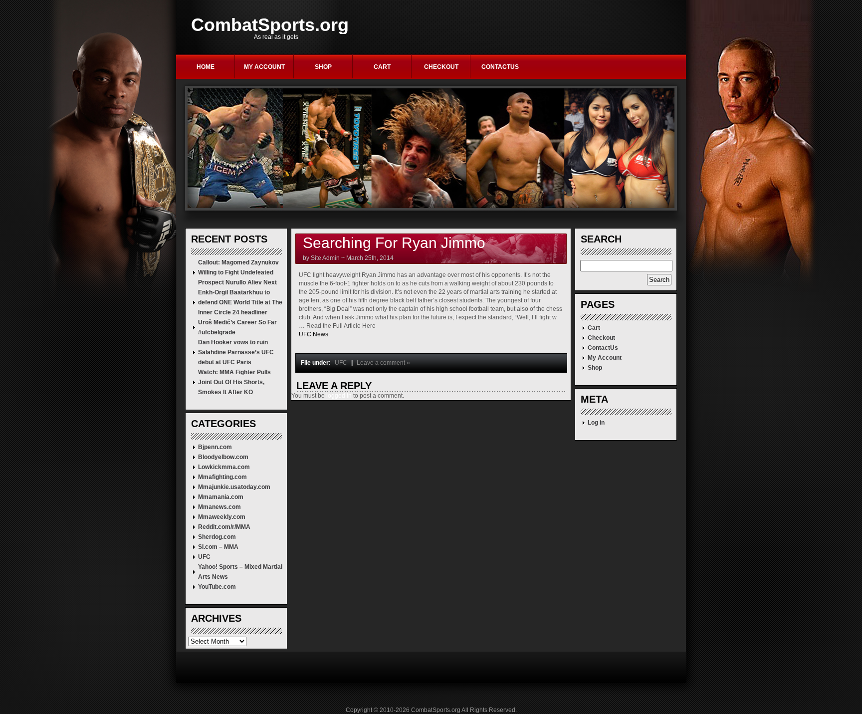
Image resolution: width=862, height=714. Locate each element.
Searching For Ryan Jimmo (394, 243)
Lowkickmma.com (224, 467)
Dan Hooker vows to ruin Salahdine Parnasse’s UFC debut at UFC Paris (236, 352)
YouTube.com (217, 586)
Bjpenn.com (215, 447)
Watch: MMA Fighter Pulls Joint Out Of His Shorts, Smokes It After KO (234, 382)
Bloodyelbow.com (223, 457)
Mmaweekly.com (221, 516)
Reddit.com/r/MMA (224, 526)
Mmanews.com (219, 506)
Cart (382, 66)
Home (206, 66)
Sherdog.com (217, 536)
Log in (596, 422)
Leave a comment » (383, 362)
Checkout (441, 66)
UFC (204, 556)
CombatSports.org (270, 25)
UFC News (313, 334)
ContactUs (500, 66)
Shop (323, 66)
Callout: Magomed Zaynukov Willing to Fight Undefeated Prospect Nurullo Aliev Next (238, 272)
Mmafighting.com (222, 477)
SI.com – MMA (218, 546)
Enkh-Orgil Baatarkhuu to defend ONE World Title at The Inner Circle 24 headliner (240, 302)
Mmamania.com (220, 496)
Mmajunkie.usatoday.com (234, 486)
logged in (339, 395)
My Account (264, 66)
